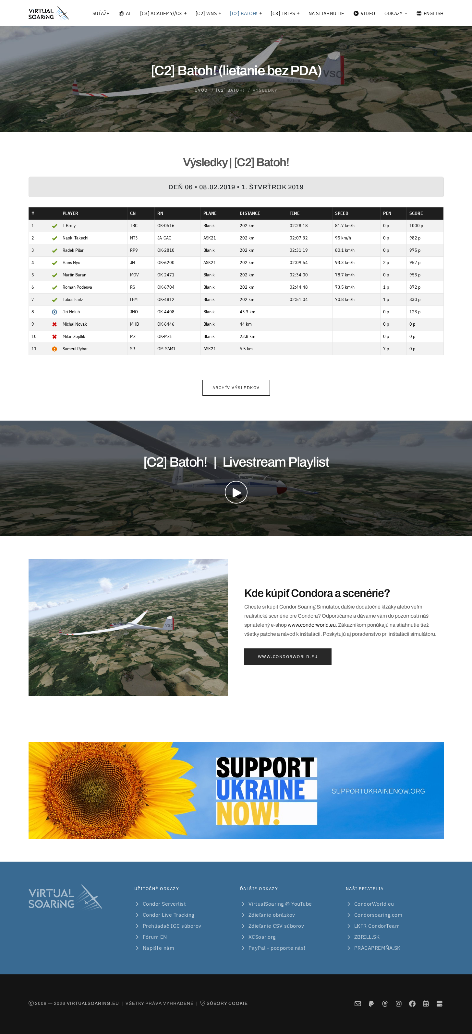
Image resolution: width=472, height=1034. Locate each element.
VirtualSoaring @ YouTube (280, 903)
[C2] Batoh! (243, 13)
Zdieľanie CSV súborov (276, 926)
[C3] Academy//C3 (161, 13)
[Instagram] (398, 1004)
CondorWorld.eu (374, 903)
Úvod (201, 90)
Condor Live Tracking (168, 915)
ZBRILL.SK (367, 937)
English (434, 13)
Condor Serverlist (164, 903)
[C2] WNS (206, 13)
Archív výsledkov (236, 387)
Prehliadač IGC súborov (172, 926)
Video (368, 13)
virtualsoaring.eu (93, 1003)
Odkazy (393, 13)
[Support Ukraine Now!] (236, 790)
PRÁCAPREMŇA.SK (377, 948)
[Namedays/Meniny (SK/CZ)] (426, 1004)
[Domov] (49, 13)
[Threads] (385, 1004)
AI (128, 13)
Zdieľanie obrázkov (271, 915)
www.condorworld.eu (312, 625)
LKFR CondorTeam (377, 926)
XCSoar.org (262, 937)
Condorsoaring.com (378, 915)
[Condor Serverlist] (439, 1004)
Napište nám (159, 948)
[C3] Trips (283, 13)
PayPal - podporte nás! (277, 948)
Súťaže (100, 13)
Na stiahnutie (326, 13)
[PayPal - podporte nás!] (371, 1004)
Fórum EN (155, 937)
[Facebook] (412, 1004)
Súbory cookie (227, 1003)
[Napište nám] (358, 1004)
